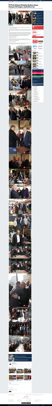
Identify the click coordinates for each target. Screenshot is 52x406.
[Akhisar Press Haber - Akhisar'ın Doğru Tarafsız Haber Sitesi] (26, 396)
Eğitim (37, 65)
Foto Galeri (10, 0)
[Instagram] (10, 394)
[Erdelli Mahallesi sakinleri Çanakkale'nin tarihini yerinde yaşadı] (20, 377)
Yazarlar (16, 0)
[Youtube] (11, 394)
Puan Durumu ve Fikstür (11, 401)
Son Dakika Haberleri (28, 401)
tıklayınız (40, 405)
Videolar (13, 0)
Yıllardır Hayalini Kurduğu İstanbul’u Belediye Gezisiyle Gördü (40, 56)
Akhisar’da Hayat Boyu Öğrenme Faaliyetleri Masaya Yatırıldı (39, 67)
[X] (9, 394)
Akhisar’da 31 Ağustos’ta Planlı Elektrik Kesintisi (40, 58)
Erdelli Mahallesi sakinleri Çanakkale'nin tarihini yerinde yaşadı (20, 380)
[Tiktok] (12, 394)
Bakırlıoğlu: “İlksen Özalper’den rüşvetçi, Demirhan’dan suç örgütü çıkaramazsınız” (27, 374)
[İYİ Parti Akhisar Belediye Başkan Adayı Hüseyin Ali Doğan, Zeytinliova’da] (20, 17)
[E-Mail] (12, 365)
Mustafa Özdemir (14, 363)
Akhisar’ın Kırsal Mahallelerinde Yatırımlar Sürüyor (39, 61)
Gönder (10, 391)
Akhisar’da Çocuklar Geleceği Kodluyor (39, 53)
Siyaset (9, 3)
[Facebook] (8, 394)
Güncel (37, 57)
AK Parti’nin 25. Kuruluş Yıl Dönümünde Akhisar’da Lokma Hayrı (20, 374)
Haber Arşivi (37, 401)
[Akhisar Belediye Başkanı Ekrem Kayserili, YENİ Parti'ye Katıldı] (27, 377)
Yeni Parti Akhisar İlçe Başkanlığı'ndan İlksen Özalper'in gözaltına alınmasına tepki (12, 380)
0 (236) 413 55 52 (34, 35)
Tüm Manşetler (19, 401)
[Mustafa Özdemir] (10, 363)
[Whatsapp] (13, 394)
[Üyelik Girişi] (43, 0)
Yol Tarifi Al (38, 35)
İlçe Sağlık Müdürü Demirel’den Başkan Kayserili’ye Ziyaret (40, 64)
